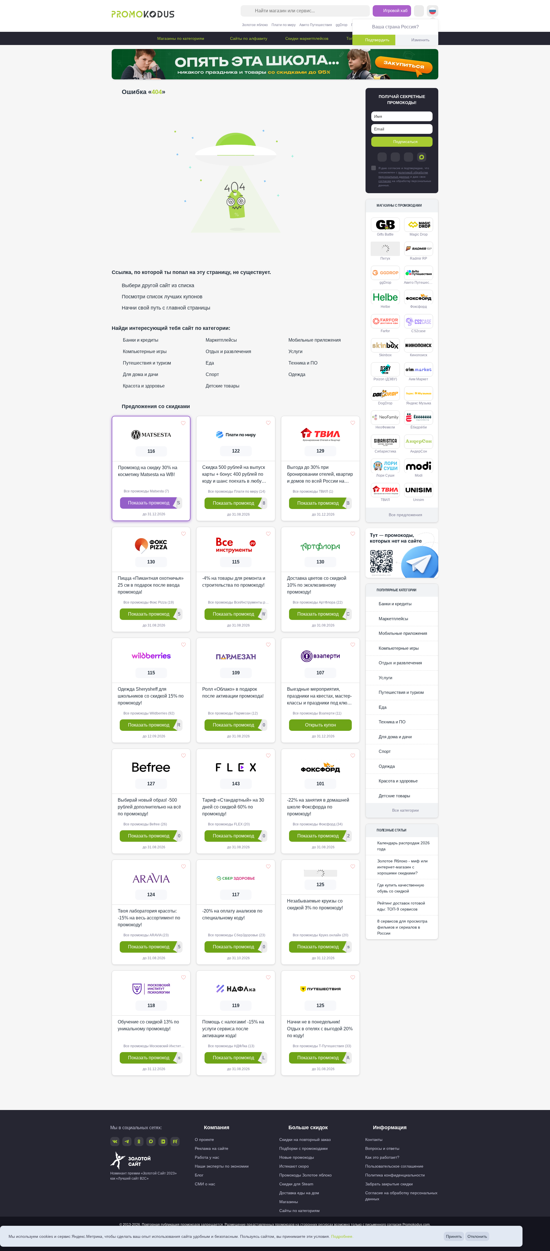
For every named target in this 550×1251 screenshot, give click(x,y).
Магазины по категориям (180, 38)
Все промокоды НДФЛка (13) (230, 1046)
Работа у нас (207, 1157)
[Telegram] (382, 157)
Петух (385, 259)
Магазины (288, 1201)
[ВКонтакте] (395, 157)
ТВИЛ (385, 500)
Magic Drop (419, 234)
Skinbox (385, 355)
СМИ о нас (205, 1184)
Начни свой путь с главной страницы (166, 308)
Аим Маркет (418, 379)
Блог (199, 1175)
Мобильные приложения (314, 340)
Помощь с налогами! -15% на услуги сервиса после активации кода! (233, 1028)
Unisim (418, 500)
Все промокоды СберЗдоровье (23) (236, 935)
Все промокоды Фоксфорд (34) (317, 824)
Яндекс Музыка (418, 403)
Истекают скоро (294, 1166)
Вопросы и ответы (382, 1148)
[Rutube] (175, 1141)
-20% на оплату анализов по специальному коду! (232, 914)
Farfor (385, 331)
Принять (454, 1236)
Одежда (296, 374)
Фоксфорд (418, 307)
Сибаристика (385, 451)
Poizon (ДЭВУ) (385, 379)
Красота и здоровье (143, 385)
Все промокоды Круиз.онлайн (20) (320, 935)
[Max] (421, 157)
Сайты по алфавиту (248, 38)
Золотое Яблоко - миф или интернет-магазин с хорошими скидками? (402, 867)
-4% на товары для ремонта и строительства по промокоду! (233, 582)
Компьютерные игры (144, 351)
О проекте (204, 1139)
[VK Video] (163, 1141)
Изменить (420, 40)
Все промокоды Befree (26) (145, 824)
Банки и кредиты (140, 340)
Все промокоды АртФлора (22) (317, 602)
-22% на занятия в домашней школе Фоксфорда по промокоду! (318, 807)
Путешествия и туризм (146, 363)
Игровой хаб (395, 10)
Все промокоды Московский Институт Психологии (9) (156, 1046)
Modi (419, 475)
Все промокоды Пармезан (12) (232, 713)
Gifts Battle (385, 234)
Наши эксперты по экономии (222, 1166)
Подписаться (405, 141)
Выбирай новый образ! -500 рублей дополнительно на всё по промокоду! (149, 807)
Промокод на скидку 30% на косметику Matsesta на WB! (147, 471)
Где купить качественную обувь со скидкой (400, 888)
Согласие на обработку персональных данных (401, 1196)
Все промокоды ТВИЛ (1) (312, 492)
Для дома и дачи (140, 374)
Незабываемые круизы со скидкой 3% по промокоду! (315, 904)
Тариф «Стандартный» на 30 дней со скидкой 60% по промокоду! (233, 807)
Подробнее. (342, 1236)
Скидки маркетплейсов (306, 38)
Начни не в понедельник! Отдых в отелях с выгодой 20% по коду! (320, 1028)
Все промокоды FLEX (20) (228, 824)
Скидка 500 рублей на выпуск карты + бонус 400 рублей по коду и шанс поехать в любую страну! (233, 475)
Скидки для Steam (296, 1184)
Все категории (405, 810)
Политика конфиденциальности (395, 1175)
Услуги (294, 351)
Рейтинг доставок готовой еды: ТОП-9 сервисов (401, 906)
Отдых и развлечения (228, 351)
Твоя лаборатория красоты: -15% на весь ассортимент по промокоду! (149, 918)
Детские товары (222, 385)
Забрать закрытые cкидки (389, 1184)
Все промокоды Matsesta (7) (146, 491)
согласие (384, 181)
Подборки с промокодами (303, 1148)
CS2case (418, 331)
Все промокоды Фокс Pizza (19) (148, 602)
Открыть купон (320, 725)
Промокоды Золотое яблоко (305, 1175)
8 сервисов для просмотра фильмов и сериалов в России (402, 927)
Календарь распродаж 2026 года (403, 846)
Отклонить (477, 1236)
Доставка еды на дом (299, 1193)
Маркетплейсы (221, 340)
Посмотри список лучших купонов (162, 296)
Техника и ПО (302, 363)
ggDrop (341, 25)
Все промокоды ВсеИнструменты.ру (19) (240, 602)
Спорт (212, 374)
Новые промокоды (296, 1157)
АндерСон (418, 451)
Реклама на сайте (211, 1148)
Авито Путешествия (315, 25)
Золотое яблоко (255, 25)
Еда (209, 363)
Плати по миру (284, 25)
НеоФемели (385, 427)
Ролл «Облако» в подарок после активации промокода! (233, 692)
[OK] (408, 157)
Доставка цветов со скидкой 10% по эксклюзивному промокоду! (316, 585)
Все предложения (405, 514)
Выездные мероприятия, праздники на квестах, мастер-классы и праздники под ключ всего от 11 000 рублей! (319, 696)
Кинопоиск (418, 355)
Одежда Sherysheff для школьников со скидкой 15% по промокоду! (151, 696)
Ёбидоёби (418, 427)
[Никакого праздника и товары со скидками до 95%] (275, 64)
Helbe (385, 307)
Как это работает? (382, 1157)
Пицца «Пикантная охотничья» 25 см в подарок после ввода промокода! (151, 585)
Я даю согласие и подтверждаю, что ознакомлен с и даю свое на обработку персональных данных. (404, 177)
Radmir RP (418, 259)
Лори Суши (385, 475)
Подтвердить (377, 40)
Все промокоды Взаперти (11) (316, 713)
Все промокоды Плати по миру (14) (236, 492)
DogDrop (385, 403)
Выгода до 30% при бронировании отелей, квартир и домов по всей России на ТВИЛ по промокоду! (320, 475)
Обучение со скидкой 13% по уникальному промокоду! (148, 1025)
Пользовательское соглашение (394, 1166)
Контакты (373, 1139)
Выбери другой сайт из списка (158, 285)
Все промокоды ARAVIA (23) (146, 935)
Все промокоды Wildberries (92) (148, 713)
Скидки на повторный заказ (305, 1139)
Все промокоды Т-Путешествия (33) (321, 1046)
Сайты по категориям (299, 1210)
